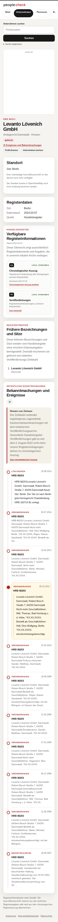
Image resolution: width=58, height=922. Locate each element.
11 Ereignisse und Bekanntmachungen (22, 145)
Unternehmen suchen (13, 23)
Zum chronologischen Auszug (23, 460)
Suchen (29, 38)
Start (7, 12)
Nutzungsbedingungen (28, 916)
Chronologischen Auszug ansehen (24, 284)
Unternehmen (23, 12)
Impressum (11, 916)
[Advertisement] (29, 83)
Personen (42, 12)
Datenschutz (46, 916)
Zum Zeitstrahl (15, 311)
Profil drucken (11, 150)
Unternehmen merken (33, 150)
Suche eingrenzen (13, 44)
